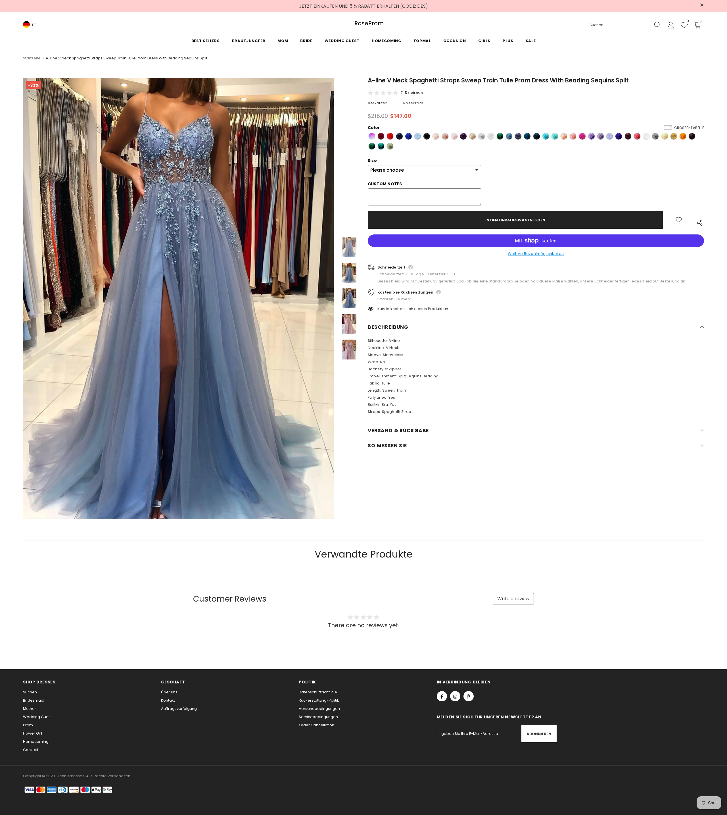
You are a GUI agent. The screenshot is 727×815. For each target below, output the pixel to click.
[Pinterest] (468, 696)
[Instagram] (455, 696)
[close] (702, 5)
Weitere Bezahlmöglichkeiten (536, 253)
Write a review (513, 598)
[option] (178, 298)
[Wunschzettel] (679, 219)
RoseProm (363, 23)
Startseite (32, 58)
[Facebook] (442, 696)
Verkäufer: (378, 103)
